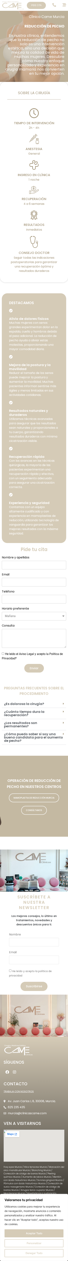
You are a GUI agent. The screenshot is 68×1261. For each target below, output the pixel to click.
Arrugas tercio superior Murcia (37, 1190)
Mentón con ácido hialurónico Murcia (32, 1178)
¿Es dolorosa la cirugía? (24, 703)
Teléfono (8, 592)
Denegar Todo (34, 1253)
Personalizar (34, 1243)
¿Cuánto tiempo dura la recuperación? (24, 713)
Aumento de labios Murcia (36, 1176)
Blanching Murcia (41, 1170)
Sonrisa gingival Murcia (50, 1180)
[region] (34, 1227)
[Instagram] (14, 1072)
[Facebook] (7, 1072)
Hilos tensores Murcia (35, 1166)
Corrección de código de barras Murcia (25, 1173)
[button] (34, 704)
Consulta (8, 626)
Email (5, 575)
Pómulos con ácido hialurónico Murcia (25, 1183)
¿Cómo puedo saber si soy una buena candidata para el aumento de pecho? (33, 737)
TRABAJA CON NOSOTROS (19, 1091)
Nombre (15, 935)
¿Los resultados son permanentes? (20, 724)
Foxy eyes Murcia (13, 1166)
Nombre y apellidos (15, 558)
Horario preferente (15, 609)
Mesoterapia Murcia (14, 1193)
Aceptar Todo (34, 1233)
